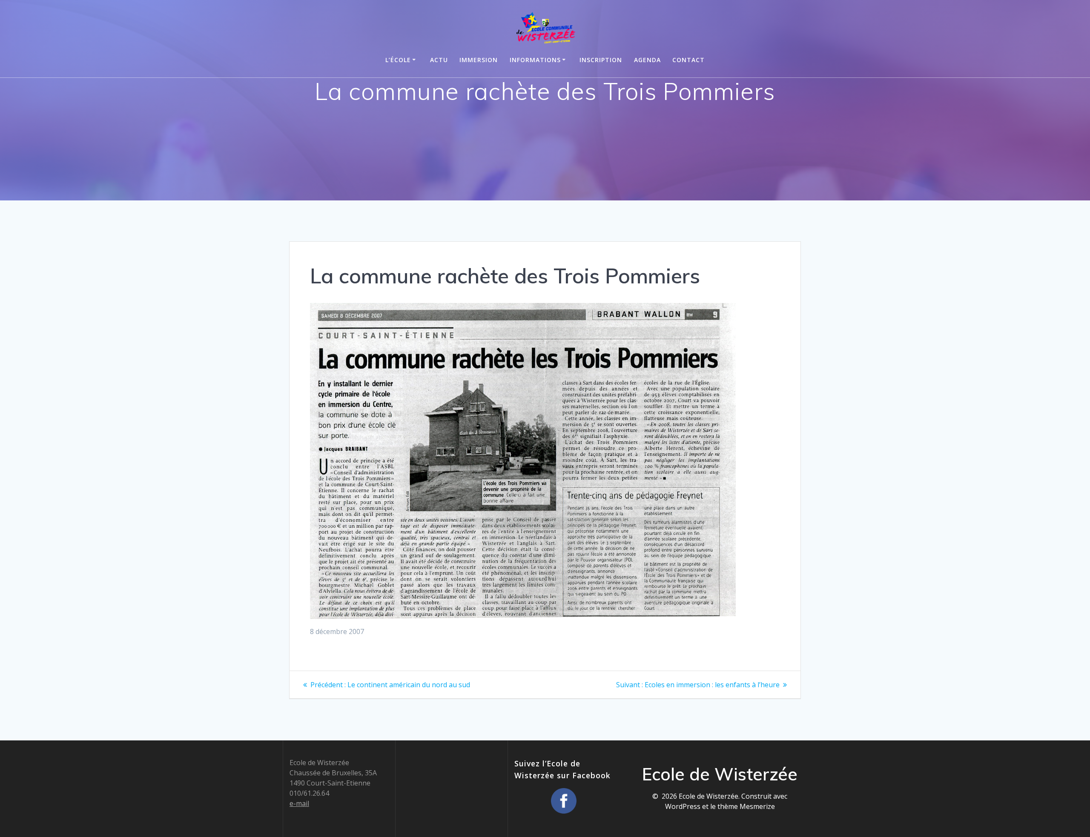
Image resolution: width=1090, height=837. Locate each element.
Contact (688, 60)
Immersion (478, 60)
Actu (439, 60)
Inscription (600, 60)
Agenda (647, 60)
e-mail (299, 803)
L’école (398, 60)
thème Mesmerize (746, 806)
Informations (535, 60)
